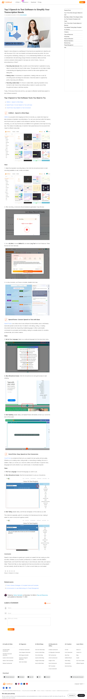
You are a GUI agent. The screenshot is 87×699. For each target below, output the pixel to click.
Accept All (81, 695)
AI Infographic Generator (54, 652)
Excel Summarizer (53, 663)
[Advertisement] (73, 70)
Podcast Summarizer (7, 663)
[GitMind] (7, 2)
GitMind (6, 117)
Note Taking (67, 660)
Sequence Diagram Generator (23, 658)
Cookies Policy (48, 690)
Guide (77, 657)
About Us (78, 649)
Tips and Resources (42, 595)
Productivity (66, 36)
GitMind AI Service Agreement (62, 690)
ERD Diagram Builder (24, 655)
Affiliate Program (80, 663)
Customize (71, 695)
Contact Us (78, 652)
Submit (11, 629)
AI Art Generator (68, 652)
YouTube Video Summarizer (6, 650)
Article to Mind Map (39, 652)
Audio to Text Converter (8, 657)
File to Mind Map (39, 655)
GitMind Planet (68, 657)
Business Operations (68, 40)
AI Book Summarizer (53, 649)
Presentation (68, 663)
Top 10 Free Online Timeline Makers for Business (72, 24)
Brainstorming (67, 43)
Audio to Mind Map (39, 657)
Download (33, 2)
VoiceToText (7, 458)
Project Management (68, 45)
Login (82, 2)
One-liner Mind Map (40, 649)
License (54, 690)
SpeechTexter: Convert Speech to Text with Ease (19, 105)
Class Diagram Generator (24, 652)
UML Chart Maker (23, 662)
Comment (48, 603)
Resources (25, 2)
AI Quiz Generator (53, 668)
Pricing (39, 2)
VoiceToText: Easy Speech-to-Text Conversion (18, 107)
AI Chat (66, 649)
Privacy (42, 690)
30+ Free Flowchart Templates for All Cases (72, 20)
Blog (77, 655)
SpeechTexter (8, 323)
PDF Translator (52, 666)
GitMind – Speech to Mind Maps (14, 102)
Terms (38, 690)
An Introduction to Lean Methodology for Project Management (22, 588)
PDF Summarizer (52, 655)
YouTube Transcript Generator (7, 654)
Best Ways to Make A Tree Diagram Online (73, 17)
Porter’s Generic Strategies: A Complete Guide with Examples (22, 585)
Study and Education (68, 38)
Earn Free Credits (80, 660)
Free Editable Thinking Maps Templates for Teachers (72, 28)
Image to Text (52, 660)
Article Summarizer (53, 657)
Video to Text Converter (8, 660)
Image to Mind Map (39, 660)
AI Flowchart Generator (24, 649)
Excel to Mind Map (39, 663)
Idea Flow (67, 655)
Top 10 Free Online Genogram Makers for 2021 (73, 13)
